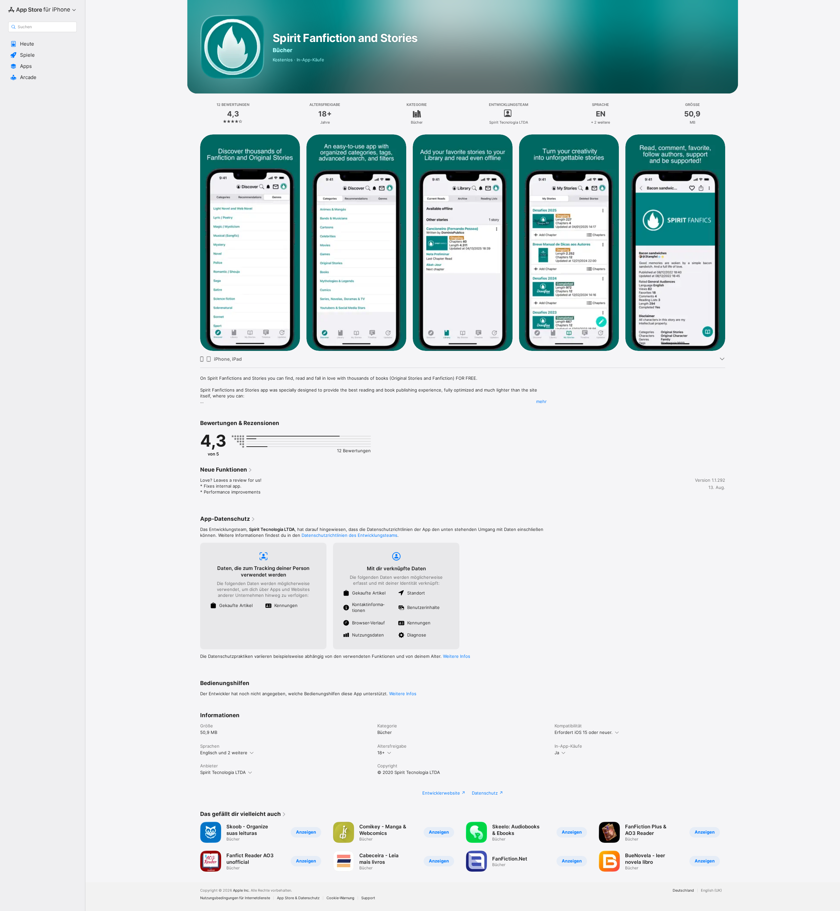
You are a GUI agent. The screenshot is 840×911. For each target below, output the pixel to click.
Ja (557, 752)
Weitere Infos (456, 656)
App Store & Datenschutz (298, 898)
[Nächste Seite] (731, 242)
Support (368, 898)
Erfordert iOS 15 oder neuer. (584, 732)
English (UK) (711, 890)
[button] (42, 44)
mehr (541, 401)
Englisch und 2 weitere (223, 752)
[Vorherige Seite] (193, 242)
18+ (381, 752)
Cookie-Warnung (340, 898)
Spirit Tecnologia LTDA (223, 772)
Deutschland (683, 890)
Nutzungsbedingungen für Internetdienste (235, 898)
